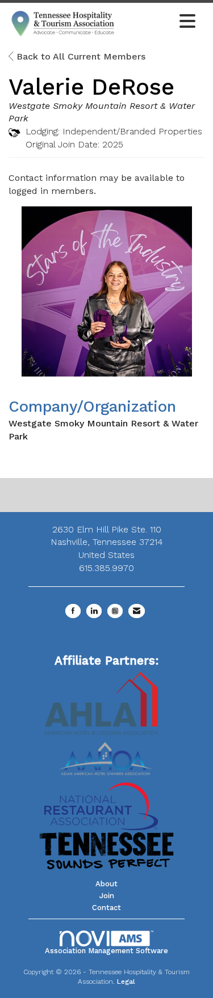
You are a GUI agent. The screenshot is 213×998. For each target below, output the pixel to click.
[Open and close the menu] (159, 22)
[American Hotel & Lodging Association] (101, 702)
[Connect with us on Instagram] (115, 611)
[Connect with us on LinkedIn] (94, 611)
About (106, 883)
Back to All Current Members (79, 56)
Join (106, 895)
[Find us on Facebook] (73, 611)
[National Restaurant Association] (101, 805)
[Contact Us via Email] (136, 611)
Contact (106, 907)
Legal (126, 982)
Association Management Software (106, 950)
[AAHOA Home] (107, 755)
